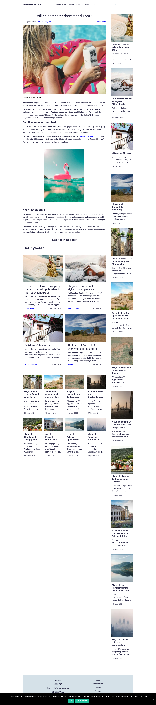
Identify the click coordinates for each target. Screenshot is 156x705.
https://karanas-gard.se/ (89, 136)
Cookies (79, 4)
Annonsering (61, 4)
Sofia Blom (29, 308)
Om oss (71, 4)
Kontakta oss (90, 4)
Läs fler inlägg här (64, 239)
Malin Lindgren (44, 22)
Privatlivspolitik (82, 701)
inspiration (101, 21)
